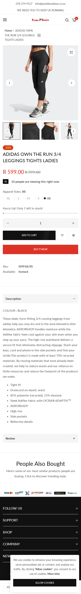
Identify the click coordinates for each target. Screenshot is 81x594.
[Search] (67, 19)
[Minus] (8, 223)
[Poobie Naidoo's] (40, 19)
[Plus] (73, 223)
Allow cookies (44, 582)
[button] (71, 83)
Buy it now (40, 249)
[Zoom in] (71, 52)
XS (48, 198)
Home (8, 30)
